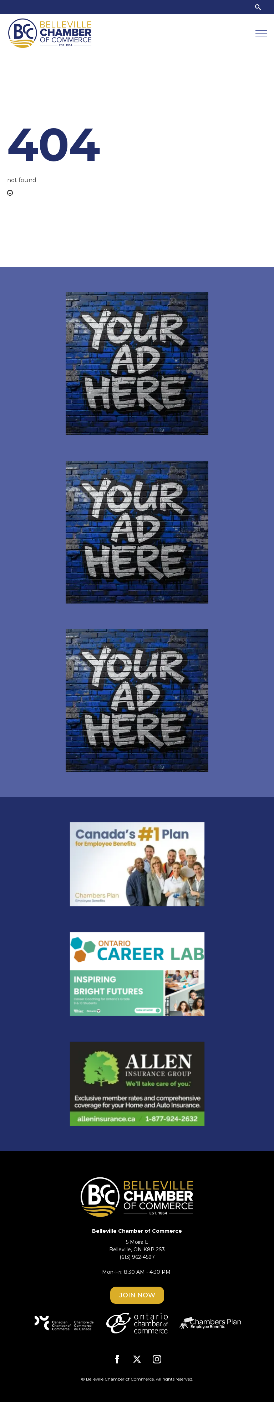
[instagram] (157, 1359)
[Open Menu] (261, 33)
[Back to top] (256, 1384)
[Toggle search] (258, 7)
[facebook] (117, 1359)
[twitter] (137, 1359)
